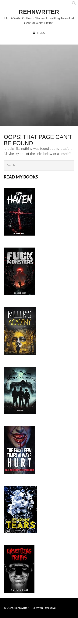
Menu (41, 33)
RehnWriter (39, 12)
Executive (50, 608)
